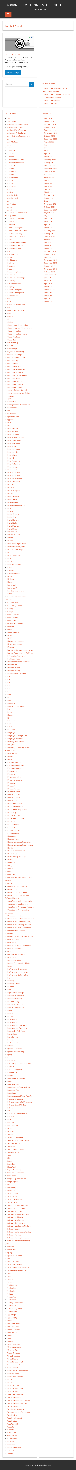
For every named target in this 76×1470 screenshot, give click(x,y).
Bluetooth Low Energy (16, 278)
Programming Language (13, 60)
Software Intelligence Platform (19, 1226)
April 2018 (48, 283)
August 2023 (49, 142)
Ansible (10, 192)
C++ (8, 298)
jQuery (10, 715)
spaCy (9, 1252)
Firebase (10, 579)
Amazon (10, 156)
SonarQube (11, 1249)
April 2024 (48, 118)
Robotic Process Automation (18, 1114)
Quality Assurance (14, 1049)
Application (12, 210)
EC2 (8, 552)
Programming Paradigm (17, 1028)
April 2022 (48, 189)
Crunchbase (12, 408)
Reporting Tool (13, 1090)
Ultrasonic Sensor (14, 1323)
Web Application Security (17, 1403)
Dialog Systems (13, 514)
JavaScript (11, 703)
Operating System (14, 939)
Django (10, 538)
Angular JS (11, 186)
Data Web (11, 484)
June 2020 (48, 245)
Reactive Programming (16, 1078)
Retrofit (10, 1108)
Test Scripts (12, 1300)
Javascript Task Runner (16, 706)
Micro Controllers (14, 777)
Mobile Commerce (14, 803)
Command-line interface (16, 357)
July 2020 (47, 242)
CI (8, 319)
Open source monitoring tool (18, 904)
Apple (9, 207)
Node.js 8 (11, 862)
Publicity (10, 1040)
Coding (10, 346)
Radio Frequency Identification (19, 1063)
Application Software (15, 219)
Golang (10, 608)
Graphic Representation (16, 623)
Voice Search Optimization (17, 1371)
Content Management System (18, 393)
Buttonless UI (12, 295)
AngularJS (11, 189)
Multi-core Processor (15, 830)
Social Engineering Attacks (17, 1205)
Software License (13, 1229)
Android (10, 168)
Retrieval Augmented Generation (20, 1102)
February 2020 (50, 251)
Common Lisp (12, 360)
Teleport (10, 1294)
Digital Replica (13, 526)
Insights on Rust (13, 54)
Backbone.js (12, 260)
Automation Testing (15, 245)
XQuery (10, 1453)
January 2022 (49, 198)
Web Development (14, 1418)
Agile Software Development (18, 136)
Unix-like (10, 1341)
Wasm (9, 1382)
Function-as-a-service (15, 591)
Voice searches (13, 1373)
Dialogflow (11, 517)
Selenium (11, 1146)
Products (10, 1016)
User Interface (12, 1350)
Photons (10, 987)
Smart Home (12, 1196)
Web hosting (12, 1421)
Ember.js (10, 561)
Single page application (16, 1179)
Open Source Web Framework (19, 927)
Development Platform (16, 505)
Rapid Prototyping (14, 1069)
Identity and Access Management (20, 650)
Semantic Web (13, 1152)
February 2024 (50, 124)
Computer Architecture (16, 369)
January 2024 (49, 127)
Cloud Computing (14, 331)
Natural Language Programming (20, 845)
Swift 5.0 (10, 1279)
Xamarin (10, 1450)
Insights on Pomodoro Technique (57, 94)
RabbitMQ (11, 1060)
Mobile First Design (15, 806)
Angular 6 (11, 183)
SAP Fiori (10, 1122)
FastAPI (10, 576)
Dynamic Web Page (15, 549)
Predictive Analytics (15, 1004)
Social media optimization (17, 1208)
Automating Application (16, 242)
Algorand (11, 151)
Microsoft (11, 786)
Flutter (10, 582)
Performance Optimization (17, 975)
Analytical (11, 165)
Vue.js (9, 1379)
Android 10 (11, 171)
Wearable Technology (16, 1394)
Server (9, 1161)
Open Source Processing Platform (20, 907)
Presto (9, 1010)
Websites (11, 1430)
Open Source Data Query (17, 892)
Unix (9, 1338)
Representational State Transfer (19, 1096)
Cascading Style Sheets (16, 304)
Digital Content (13, 520)
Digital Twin (12, 532)
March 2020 (49, 248)
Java (9, 700)
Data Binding (12, 431)
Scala (9, 1128)
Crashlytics (11, 402)
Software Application (15, 1211)
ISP (8, 697)
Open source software (16, 916)
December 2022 (50, 165)
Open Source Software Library (19, 922)
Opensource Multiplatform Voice (20, 936)
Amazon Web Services (15, 162)
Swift (9, 1276)
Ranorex (10, 1066)
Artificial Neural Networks (17, 230)
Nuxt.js (10, 868)
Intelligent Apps (13, 659)
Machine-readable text (16, 765)
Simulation (11, 1176)
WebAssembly (13, 1424)
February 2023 (50, 159)
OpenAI (10, 933)
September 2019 (50, 263)
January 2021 (49, 233)
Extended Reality (14, 573)
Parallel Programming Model (18, 963)
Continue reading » (13, 72)
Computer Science (14, 378)
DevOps (10, 511)
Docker (10, 541)
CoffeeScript (12, 349)
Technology (9, 62)
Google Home (12, 617)
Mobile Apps (12, 800)
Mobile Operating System (17, 809)
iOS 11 (9, 679)
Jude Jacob (25, 57)
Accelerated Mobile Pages (17, 124)
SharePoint (11, 1167)
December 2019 (50, 257)
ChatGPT (10, 316)
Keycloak (10, 724)
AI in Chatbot (12, 142)
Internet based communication (19, 662)
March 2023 (49, 156)
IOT (8, 691)
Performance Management (17, 972)
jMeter (10, 712)
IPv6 (9, 694)
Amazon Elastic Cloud (15, 159)
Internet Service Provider (16, 673)
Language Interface (15, 738)
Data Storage (12, 467)
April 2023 (48, 154)
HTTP (9, 638)
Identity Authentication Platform (20, 653)
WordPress (38, 1465)
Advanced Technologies (16, 133)
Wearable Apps (13, 1385)
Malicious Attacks (14, 768)
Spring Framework (14, 1255)
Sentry (9, 1155)
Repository (11, 1093)
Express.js (11, 570)
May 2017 (48, 295)
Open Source (12, 889)
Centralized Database (15, 310)
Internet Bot (12, 665)
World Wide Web (14, 1447)
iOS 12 (9, 682)
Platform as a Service (15, 995)
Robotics (10, 1117)
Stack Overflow (13, 1261)
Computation (12, 363)
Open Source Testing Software (19, 925)
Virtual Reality (13, 1359)
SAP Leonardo (12, 1125)
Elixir (9, 558)
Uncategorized (13, 1326)
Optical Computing (14, 948)
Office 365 (11, 874)
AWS (9, 251)
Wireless (10, 1441)
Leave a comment (23, 62)
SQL (8, 1258)
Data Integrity (12, 452)
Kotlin (9, 727)
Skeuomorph (12, 1187)
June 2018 (48, 278)
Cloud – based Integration (17, 325)
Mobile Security (13, 815)
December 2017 (50, 289)
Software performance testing (19, 1232)
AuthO (9, 239)
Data (9, 425)
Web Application (13, 1397)
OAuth (9, 871)
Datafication (12, 493)
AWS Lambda (12, 254)
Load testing (12, 753)
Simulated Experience (16, 1173)
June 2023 (48, 148)
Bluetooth (11, 275)
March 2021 (49, 227)
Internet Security (13, 671)
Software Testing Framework (18, 1238)
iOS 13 (9, 685)
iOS (8, 676)
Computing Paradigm (15, 387)
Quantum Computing (15, 1051)
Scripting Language (15, 1137)
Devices (10, 508)
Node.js (10, 860)
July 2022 (47, 180)
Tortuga (48, 1465)
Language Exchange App (17, 735)
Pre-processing (13, 1001)
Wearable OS (12, 1391)
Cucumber (11, 413)
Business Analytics (14, 289)
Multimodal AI (13, 833)
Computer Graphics (15, 372)
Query (9, 1054)
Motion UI (11, 827)
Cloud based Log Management (19, 328)
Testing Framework (15, 1303)
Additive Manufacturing (16, 130)
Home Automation (14, 632)
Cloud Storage (13, 343)
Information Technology (16, 656)
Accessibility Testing (15, 127)
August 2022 (49, 177)
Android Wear (12, 177)
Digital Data (12, 523)
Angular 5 (11, 180)
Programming (12, 1022)
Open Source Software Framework (20, 919)
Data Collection (13, 434)
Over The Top (12, 957)
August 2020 (49, 239)
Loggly (10, 756)
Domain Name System (16, 546)
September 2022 (50, 174)
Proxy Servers (12, 1037)
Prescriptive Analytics (15, 1007)
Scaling (10, 1134)
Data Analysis (12, 428)
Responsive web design (16, 1099)
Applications (12, 222)
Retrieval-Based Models (16, 1105)
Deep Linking (12, 499)
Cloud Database (13, 337)
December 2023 (50, 130)
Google (10, 611)
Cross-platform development (18, 405)
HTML (9, 635)
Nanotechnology (13, 839)
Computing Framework (16, 384)
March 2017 (49, 301)
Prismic (10, 1013)
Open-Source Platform (16, 930)
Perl (8, 978)
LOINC (9, 759)
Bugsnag (10, 286)
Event (9, 567)
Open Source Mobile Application (20, 901)
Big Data (10, 263)
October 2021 (49, 207)
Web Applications (14, 1406)
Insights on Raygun (51, 103)
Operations (11, 942)
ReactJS (10, 1081)
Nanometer (11, 836)
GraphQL (11, 626)
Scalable (10, 1131)
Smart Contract (13, 1193)
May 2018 (48, 281)
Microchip (11, 783)
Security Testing (13, 1143)
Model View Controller (16, 818)
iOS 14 (9, 688)
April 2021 (48, 224)
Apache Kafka (12, 195)
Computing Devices (14, 381)
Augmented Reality (14, 233)
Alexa (9, 148)
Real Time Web (13, 1084)
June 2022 (48, 183)
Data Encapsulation (15, 440)
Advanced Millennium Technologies (38, 5)
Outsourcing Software (16, 954)
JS (8, 718)
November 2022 (50, 168)
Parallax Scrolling (14, 960)
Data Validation (13, 476)
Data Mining (12, 455)
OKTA (9, 883)
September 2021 (50, 210)
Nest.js (10, 848)
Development (12, 502)
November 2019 (50, 260)
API (8, 201)
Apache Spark (12, 198)
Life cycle (11, 744)
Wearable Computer (15, 1388)
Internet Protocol (13, 668)
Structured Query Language (18, 1267)
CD (8, 307)
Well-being (11, 1433)
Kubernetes (11, 730)
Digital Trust (12, 529)
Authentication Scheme (16, 236)
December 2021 (50, 201)
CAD (9, 301)
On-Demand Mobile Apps (17, 886)
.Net (9, 118)
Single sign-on (12, 1181)
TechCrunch (12, 1285)
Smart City (11, 1190)
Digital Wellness (13, 535)
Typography (12, 1317)
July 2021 (47, 216)
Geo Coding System (14, 605)
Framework (11, 585)
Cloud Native (12, 340)
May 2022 (48, 186)
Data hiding (12, 446)
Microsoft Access (13, 789)
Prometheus (12, 1034)
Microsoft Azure (13, 792)
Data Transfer (12, 470)
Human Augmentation (16, 641)
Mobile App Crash (14, 795)
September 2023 (50, 139)
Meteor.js (11, 774)
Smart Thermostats (15, 1199)
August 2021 (49, 213)
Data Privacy (12, 458)
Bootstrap (11, 281)
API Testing (11, 204)
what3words (12, 1436)
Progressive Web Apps (16, 1031)
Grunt (9, 629)
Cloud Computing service (17, 334)
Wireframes (12, 1439)
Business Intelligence (15, 292)
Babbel (10, 257)
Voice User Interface (15, 1376)
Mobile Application (14, 798)
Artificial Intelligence (15, 227)
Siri (8, 1184)
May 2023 (48, 151)
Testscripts (11, 1306)
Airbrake (10, 145)
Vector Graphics (13, 1353)
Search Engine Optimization (18, 1140)
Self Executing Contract (16, 1149)
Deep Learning (13, 496)
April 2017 (48, 298)
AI (8, 139)
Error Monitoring (14, 564)
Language (11, 732)
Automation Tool (14, 248)
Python (10, 1046)
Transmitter (12, 1311)
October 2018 (49, 272)
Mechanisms (12, 771)
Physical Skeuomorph (15, 992)
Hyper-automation (14, 644)
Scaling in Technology (52, 97)
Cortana (10, 396)
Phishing (10, 981)
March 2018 (49, 286)
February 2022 (50, 195)
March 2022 (49, 192)
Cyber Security (13, 416)
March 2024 (49, 121)
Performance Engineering (17, 969)
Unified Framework (14, 1329)
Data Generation (13, 443)
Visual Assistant (13, 1365)
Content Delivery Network (17, 390)
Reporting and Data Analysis (18, 1087)
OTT (9, 951)
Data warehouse (13, 481)
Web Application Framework (18, 1400)
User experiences (14, 1347)
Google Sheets (12, 620)
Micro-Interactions (14, 780)
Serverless (11, 1164)
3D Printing (11, 121)
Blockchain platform (15, 272)
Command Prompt (14, 354)
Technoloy (11, 1291)
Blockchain (11, 269)
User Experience (13, 1344)
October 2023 (49, 136)
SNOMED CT (12, 1202)
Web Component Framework (18, 1412)
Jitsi (8, 709)
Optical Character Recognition (19, 945)
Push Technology (14, 1043)
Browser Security (14, 283)
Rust (22, 60)
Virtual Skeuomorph (15, 1362)
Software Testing (14, 1235)
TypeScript (11, 1314)
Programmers (12, 1019)
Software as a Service (15, 1220)
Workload (11, 1444)
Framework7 (12, 588)
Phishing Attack (13, 984)
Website (10, 1427)
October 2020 (49, 236)
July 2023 (47, 145)
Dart (9, 422)
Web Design (12, 1415)
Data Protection (13, 464)
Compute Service (13, 366)
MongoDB (11, 821)
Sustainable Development (17, 1270)
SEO (9, 1158)
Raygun (10, 1075)
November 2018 (50, 269)
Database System (14, 490)
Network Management (16, 851)
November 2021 (50, 204)
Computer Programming (17, 375)
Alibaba (10, 154)
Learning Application (15, 741)
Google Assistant (13, 614)
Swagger (10, 1273)
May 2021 (48, 222)
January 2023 (49, 162)
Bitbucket (11, 266)
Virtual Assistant (13, 1356)
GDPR (9, 594)
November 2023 (50, 133)
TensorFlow (12, 1297)
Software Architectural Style (18, 1214)
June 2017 (48, 292)
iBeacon (10, 647)
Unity (9, 1335)
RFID (9, 1111)
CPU (9, 399)
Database (11, 487)
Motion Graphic (13, 824)
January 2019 (49, 266)
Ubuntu (10, 1320)
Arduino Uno (12, 224)
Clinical (10, 322)
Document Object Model (17, 543)
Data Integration (13, 449)
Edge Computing (14, 555)
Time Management (14, 1309)
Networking (12, 854)
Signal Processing (14, 1170)
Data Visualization (14, 478)
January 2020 (49, 254)
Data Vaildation (13, 473)
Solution (10, 1247)
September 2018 (50, 275)
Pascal (9, 966)
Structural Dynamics (15, 1264)
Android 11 (11, 174)
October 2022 (49, 171)
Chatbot (10, 313)
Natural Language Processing (19, 842)
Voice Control (12, 1368)
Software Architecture (15, 1217)
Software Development (16, 1223)
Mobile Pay (11, 812)
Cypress (10, 419)
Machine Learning (14, 762)
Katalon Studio (13, 721)
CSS (8, 411)
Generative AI (12, 603)
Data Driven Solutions (15, 437)
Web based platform (15, 1409)
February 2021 (50, 230)
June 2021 (48, 219)
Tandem (10, 1282)
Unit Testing (12, 1332)
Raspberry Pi (12, 1072)
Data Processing (13, 461)
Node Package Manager (16, 857)
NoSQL (10, 865)
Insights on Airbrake (52, 100)
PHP (9, 990)
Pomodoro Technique (15, 998)
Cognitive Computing (15, 351)
